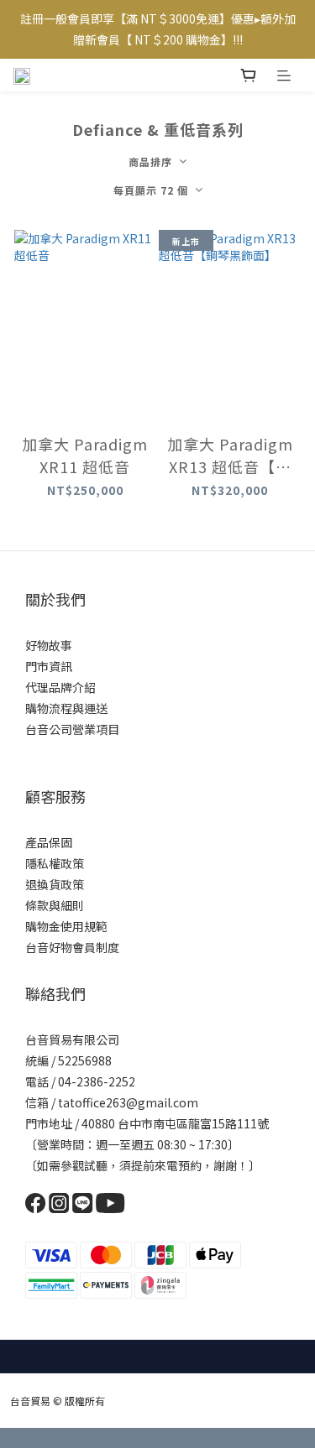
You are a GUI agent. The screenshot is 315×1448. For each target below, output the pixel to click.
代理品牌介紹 (60, 687)
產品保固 (48, 842)
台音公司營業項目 (72, 729)
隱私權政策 (54, 863)
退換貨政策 (54, 884)
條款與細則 (54, 905)
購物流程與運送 (66, 708)
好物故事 (48, 645)
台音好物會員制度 (72, 947)
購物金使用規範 (66, 926)
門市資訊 (48, 666)
